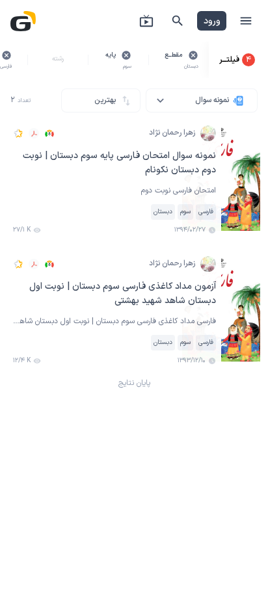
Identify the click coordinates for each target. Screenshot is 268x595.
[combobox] (202, 100)
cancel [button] (193, 55)
